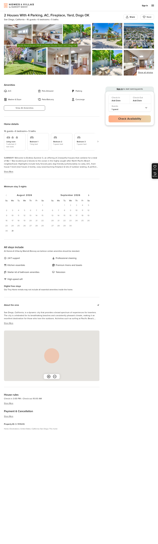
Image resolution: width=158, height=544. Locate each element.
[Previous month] (6, 195)
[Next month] (88, 195)
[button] (12, 230)
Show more (8, 171)
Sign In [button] (145, 5)
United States (25, 429)
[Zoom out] (55, 376)
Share (132, 17)
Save (149, 17)
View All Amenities (24, 108)
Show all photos (145, 72)
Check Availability (129, 118)
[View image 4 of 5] (107, 63)
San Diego (44, 429)
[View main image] (47, 49)
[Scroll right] (97, 141)
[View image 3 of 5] (139, 35)
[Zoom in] (49, 376)
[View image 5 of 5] (139, 63)
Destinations (14, 429)
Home (6, 429)
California (35, 429)
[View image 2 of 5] (107, 35)
